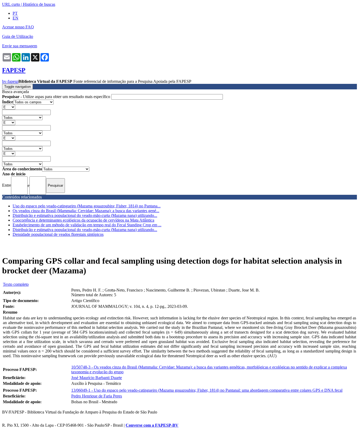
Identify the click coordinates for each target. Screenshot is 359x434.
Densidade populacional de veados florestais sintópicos (58, 234)
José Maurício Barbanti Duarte (96, 377)
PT (15, 13)
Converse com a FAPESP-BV (152, 425)
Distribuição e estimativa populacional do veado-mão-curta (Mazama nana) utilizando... (85, 215)
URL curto (11, 4)
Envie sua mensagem (19, 46)
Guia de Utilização (17, 36)
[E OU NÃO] (8, 107)
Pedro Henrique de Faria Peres (96, 396)
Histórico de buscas (39, 4)
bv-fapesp (10, 81)
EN (15, 18)
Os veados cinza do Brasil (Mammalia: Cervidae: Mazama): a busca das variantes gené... (86, 210)
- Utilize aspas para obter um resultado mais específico (56, 96)
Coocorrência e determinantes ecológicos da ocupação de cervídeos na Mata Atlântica (83, 220)
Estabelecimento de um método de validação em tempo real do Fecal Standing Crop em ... (87, 225)
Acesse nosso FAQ (18, 27)
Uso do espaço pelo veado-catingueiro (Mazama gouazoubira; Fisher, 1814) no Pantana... (87, 206)
